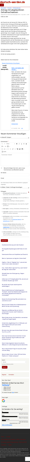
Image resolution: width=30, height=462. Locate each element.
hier (13, 392)
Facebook (3, 445)
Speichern (4, 240)
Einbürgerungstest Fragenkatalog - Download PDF (14, 442)
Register (4, 374)
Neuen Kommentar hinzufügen (11, 63)
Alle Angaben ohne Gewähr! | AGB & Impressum (13, 439)
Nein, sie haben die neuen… (18, 68)
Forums (9, 8)
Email (2, 178)
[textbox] (15, 159)
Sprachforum (6, 221)
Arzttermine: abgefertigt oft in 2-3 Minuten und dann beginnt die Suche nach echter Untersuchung (14, 324)
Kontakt (8, 436)
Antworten (15, 124)
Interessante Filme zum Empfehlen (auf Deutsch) (15, 254)
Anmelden (11, 374)
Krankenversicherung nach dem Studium (13, 245)
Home (2, 436)
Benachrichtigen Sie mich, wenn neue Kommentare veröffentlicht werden (14, 169)
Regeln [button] (4, 191)
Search (3, 360)
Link (22, 128)
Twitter (10, 445)
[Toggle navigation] (2, 5)
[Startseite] (12, 2)
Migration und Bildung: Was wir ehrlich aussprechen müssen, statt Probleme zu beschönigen (12, 311)
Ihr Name (3, 172)
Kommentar (4, 141)
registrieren (6, 227)
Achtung (5, 385)
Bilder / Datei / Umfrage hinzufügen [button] (12, 187)
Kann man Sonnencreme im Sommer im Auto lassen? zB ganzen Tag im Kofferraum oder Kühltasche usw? (14, 337)
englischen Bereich (16, 219)
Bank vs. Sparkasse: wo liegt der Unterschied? (14, 258)
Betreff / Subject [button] (6, 137)
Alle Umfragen (7, 425)
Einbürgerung (16, 8)
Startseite (3, 8)
